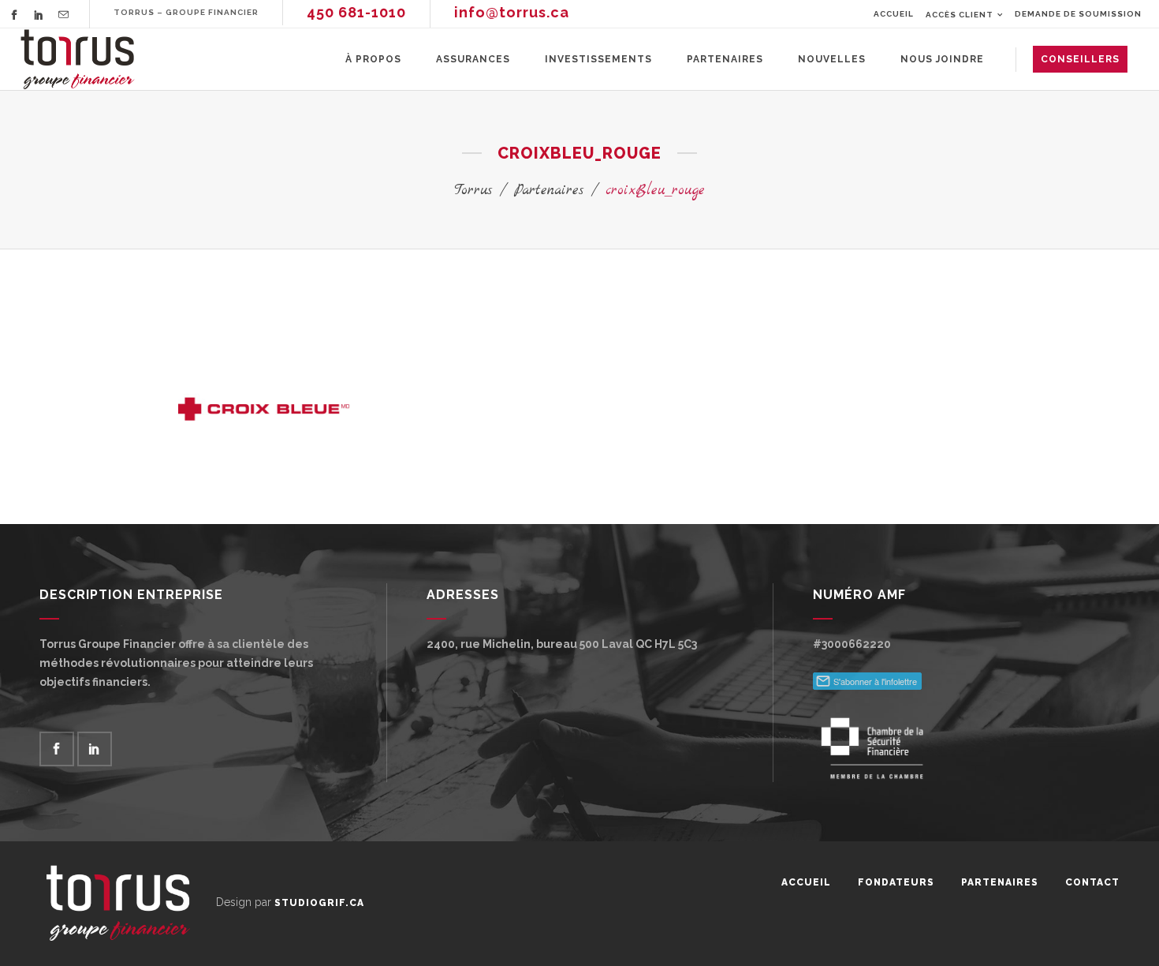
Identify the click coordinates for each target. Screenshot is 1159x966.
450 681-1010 (356, 12)
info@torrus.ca (511, 12)
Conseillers (1080, 59)
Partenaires (548, 190)
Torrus (473, 190)
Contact (1092, 882)
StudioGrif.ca (319, 902)
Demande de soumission (1078, 13)
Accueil (894, 13)
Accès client (959, 14)
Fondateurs (896, 882)
